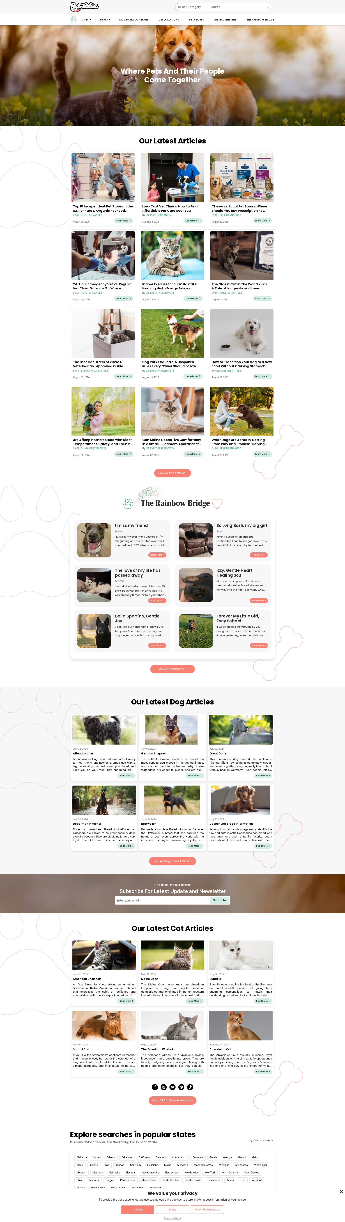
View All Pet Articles (171, 473)
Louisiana (152, 1165)
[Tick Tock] (190, 1087)
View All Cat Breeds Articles (171, 1100)
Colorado (161, 1157)
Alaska (97, 1157)
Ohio (79, 1180)
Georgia (227, 1157)
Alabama (82, 1157)
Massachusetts (203, 1165)
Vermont (257, 1180)
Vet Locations (169, 19)
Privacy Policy (172, 1218)
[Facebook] (155, 1087)
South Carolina (170, 1180)
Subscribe (219, 900)
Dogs (104, 19)
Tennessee (213, 1180)
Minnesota (241, 1165)
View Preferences (207, 1209)
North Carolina (230, 1172)
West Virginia (118, 1187)
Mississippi (260, 1165)
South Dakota (193, 1180)
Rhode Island (149, 1180)
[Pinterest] (181, 1087)
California (144, 1157)
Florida (213, 1157)
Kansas (120, 1165)
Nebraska (114, 1172)
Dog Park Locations (133, 19)
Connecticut (179, 1157)
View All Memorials (171, 669)
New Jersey (172, 1172)
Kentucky (135, 1165)
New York (210, 1172)
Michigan (224, 1165)
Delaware (198, 1157)
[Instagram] (164, 1087)
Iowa (106, 1165)
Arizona (111, 1157)
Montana (98, 1172)
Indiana (94, 1165)
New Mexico (192, 1172)
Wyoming (155, 1187)
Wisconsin (138, 1187)
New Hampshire (150, 1172)
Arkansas (127, 1157)
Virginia (81, 1187)
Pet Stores (196, 19)
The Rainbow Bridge (260, 19)
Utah (242, 1180)
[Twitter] (172, 1087)
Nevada (130, 1172)
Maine (167, 1165)
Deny (172, 1209)
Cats (85, 19)
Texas (230, 1180)
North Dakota (251, 1172)
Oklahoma (94, 1180)
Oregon (110, 1180)
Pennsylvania (127, 1180)
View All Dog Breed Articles (171, 861)
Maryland (182, 1165)
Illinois (80, 1165)
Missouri (81, 1172)
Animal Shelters (225, 19)
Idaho (255, 1157)
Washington (98, 1187)
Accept (137, 1209)
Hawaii (242, 1157)
